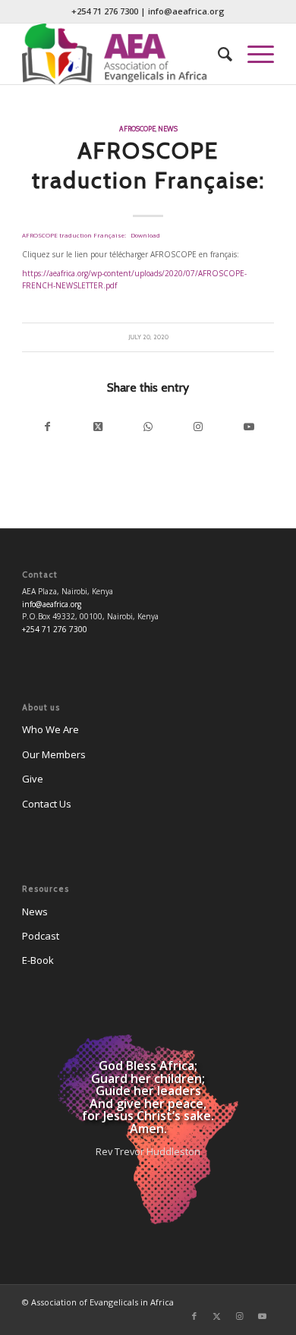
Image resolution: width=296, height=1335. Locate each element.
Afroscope (137, 128)
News (168, 128)
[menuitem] (217, 54)
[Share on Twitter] (98, 427)
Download (145, 235)
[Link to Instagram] (198, 427)
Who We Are (50, 729)
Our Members (54, 754)
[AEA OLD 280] (122, 54)
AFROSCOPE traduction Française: (74, 235)
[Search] (217, 54)
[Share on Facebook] (47, 427)
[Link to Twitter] (217, 1316)
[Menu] (253, 54)
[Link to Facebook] (194, 1316)
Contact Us (46, 804)
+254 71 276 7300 (104, 11)
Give (32, 779)
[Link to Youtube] (248, 427)
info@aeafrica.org (186, 11)
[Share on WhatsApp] (148, 427)
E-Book (38, 960)
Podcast (40, 936)
